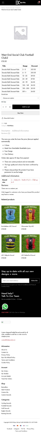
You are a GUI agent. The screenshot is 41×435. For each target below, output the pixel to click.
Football (18, 8)
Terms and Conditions (8, 360)
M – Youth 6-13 (23, 180)
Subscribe (34, 281)
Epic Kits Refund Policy (8, 357)
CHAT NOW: (5, 312)
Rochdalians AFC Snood (8, 226)
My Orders (4, 371)
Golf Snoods (5, 408)
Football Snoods (6, 406)
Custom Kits (4, 392)
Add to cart (26, 107)
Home (3, 8)
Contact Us (4, 352)
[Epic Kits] (20, 2)
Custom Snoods (10, 8)
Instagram (16, 429)
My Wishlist (4, 374)
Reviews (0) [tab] (5, 133)
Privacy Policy (5, 355)
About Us (4, 350)
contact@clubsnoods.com (8, 340)
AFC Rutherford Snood (28, 255)
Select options (10, 221)
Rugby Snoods (5, 411)
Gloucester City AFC (27, 226)
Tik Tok (23, 429)
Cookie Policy (5, 363)
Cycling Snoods (6, 403)
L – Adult (14, 180)
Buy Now (20, 113)
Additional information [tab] (20, 131)
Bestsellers (4, 387)
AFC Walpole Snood (7, 255)
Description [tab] (5, 131)
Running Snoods (6, 413)
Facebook (9, 429)
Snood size (4, 94)
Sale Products (5, 390)
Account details (6, 376)
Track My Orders (6, 379)
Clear (4, 102)
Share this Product (9, 118)
